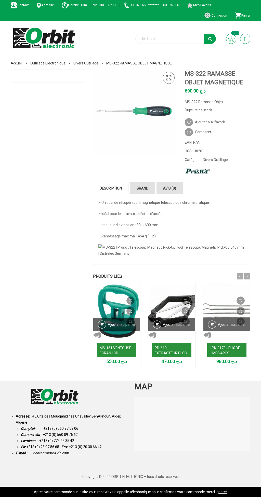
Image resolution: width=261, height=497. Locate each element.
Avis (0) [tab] (169, 188)
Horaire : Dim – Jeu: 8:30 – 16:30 (91, 5)
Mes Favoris (202, 5)
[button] (169, 78)
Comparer (203, 132)
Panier (245, 15)
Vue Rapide (116, 335)
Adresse (47, 5)
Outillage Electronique (48, 63)
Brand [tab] (142, 188)
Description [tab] (111, 188)
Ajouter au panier (122, 325)
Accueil (16, 63)
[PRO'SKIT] (197, 171)
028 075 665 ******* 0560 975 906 (154, 5)
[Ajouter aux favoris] (130, 301)
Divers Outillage (85, 63)
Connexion (219, 15)
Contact (23, 5)
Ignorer (221, 492)
